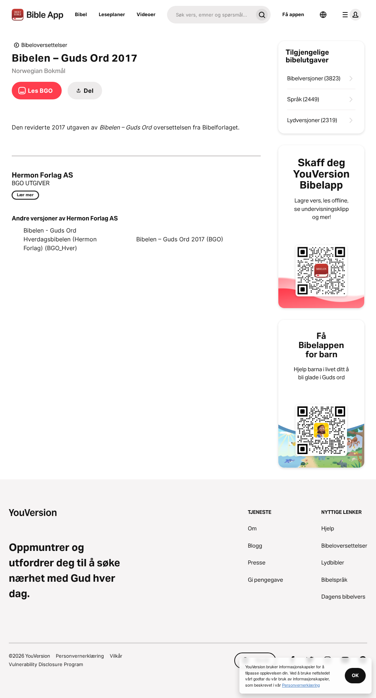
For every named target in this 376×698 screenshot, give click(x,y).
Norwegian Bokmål (38, 71)
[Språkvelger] (323, 14)
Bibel (81, 14)
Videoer (146, 14)
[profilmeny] (350, 14)
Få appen (293, 14)
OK (355, 675)
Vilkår (116, 656)
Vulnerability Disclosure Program (46, 664)
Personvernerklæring (80, 656)
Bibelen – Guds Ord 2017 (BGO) (179, 239)
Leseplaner (112, 14)
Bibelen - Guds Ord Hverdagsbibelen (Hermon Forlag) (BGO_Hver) (60, 239)
